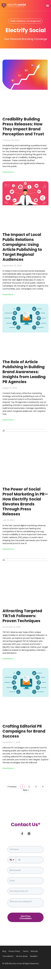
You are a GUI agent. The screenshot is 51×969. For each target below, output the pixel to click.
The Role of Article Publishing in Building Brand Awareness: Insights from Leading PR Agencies (24, 371)
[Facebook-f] (22, 833)
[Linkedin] (28, 833)
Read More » (8, 172)
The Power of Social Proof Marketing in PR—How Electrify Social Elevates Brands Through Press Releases (25, 501)
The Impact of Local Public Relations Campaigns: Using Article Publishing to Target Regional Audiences (22, 247)
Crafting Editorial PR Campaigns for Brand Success (23, 731)
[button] (47, 5)
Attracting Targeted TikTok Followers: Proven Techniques (22, 616)
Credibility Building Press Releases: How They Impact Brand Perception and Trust (23, 126)
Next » (26, 790)
